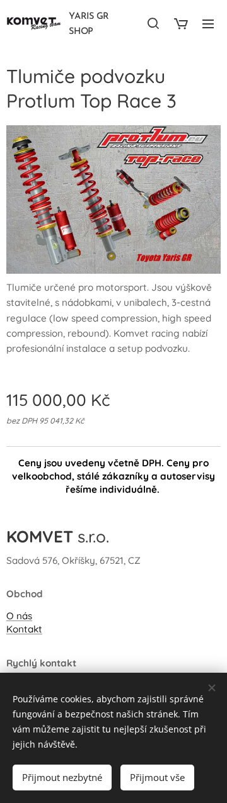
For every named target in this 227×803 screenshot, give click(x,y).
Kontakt (24, 629)
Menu (208, 23)
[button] (153, 23)
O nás (19, 616)
